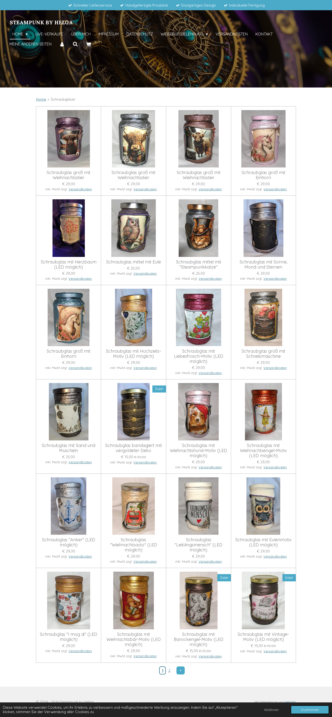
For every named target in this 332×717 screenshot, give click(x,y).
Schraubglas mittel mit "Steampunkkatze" (198, 264)
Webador (290, 702)
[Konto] (62, 44)
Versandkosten (80, 189)
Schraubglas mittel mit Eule (133, 261)
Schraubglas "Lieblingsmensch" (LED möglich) (198, 544)
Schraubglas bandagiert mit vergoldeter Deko (133, 448)
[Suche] (75, 44)
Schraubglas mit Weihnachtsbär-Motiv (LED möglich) (133, 639)
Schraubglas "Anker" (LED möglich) (68, 542)
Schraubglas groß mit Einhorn (263, 175)
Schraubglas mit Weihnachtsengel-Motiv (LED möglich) (263, 450)
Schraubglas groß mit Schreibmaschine (263, 354)
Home (41, 99)
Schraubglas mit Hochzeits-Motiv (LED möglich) (133, 354)
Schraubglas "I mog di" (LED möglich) (68, 637)
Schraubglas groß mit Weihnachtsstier (68, 175)
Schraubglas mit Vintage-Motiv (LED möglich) (263, 637)
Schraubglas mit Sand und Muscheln (68, 448)
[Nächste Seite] (180, 670)
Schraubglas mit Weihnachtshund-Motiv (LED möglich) (198, 450)
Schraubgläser (63, 99)
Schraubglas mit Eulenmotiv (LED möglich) (263, 542)
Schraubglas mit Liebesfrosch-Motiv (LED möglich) (198, 356)
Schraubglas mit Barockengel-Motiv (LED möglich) (198, 639)
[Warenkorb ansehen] (88, 44)
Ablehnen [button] (271, 710)
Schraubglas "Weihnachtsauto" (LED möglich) (133, 544)
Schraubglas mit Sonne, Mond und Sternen (263, 264)
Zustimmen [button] (310, 710)
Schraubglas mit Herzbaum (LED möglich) (68, 264)
